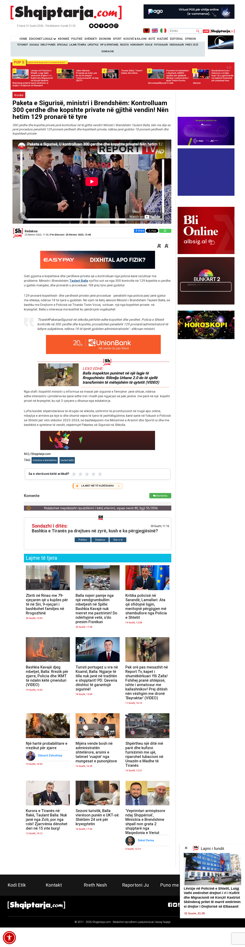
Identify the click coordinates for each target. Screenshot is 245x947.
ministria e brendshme (45, 460)
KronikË (63, 38)
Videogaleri (176, 44)
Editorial (176, 38)
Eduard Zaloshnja (50, 755)
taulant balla (67, 460)
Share (141, 230)
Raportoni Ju (135, 885)
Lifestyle (93, 44)
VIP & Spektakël (109, 44)
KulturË (162, 38)
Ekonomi (105, 38)
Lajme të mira (77, 44)
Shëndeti (90, 38)
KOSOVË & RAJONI (135, 38)
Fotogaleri (161, 44)
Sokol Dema (146, 840)
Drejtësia (100, 539)
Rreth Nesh (95, 885)
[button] (9, 937)
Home (23, 38)
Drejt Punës (48, 44)
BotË (152, 38)
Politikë (76, 38)
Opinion (190, 38)
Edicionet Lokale (41, 38)
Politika (82, 539)
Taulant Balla (78, 281)
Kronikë (18, 95)
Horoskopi (137, 44)
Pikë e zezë (191, 44)
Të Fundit (22, 44)
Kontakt (54, 885)
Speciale (62, 44)
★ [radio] (74, 474)
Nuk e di (117, 539)
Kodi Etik (17, 885)
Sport (117, 38)
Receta (124, 44)
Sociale (34, 44)
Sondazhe (107, 51)
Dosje (149, 44)
